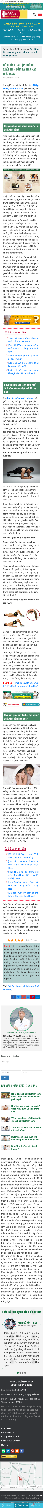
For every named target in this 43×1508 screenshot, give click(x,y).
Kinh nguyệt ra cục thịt (18, 1191)
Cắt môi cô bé (23, 1291)
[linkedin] (37, 997)
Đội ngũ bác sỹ (8, 1432)
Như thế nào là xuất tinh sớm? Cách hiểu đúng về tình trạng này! (25, 1109)
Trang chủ (8, 49)
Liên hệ (4, 1445)
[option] (21, 1343)
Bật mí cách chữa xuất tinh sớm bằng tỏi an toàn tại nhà (25, 1138)
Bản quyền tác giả (10, 1437)
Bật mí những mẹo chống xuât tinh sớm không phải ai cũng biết (23, 885)
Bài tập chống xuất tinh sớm (21, 986)
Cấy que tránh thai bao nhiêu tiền (24, 1249)
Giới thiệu (6, 1428)
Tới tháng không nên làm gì (26, 1197)
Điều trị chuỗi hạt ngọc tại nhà (22, 1265)
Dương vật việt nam (16, 1210)
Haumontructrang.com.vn (13, 1406)
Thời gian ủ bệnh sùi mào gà (24, 1204)
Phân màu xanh (15, 1181)
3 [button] (23, 1373)
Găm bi (4, 1171)
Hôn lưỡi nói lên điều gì (12, 1256)
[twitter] (18, 997)
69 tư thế (12, 1259)
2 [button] (20, 1373)
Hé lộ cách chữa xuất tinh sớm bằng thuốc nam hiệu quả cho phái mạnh (26, 1097)
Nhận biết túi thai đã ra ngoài (25, 1171)
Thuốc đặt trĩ (25, 1240)
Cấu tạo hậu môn (10, 1236)
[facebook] (13, 997)
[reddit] (28, 997)
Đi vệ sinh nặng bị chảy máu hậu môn (18, 1288)
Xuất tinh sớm (21, 49)
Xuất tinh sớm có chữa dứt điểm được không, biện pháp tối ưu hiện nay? (23, 875)
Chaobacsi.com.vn (34, 1495)
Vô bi (18, 1158)
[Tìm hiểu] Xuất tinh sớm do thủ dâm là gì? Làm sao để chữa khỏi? (23, 864)
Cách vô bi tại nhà (10, 1207)
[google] (23, 997)
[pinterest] (32, 997)
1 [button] (18, 1373)
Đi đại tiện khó (33, 1285)
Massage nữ (7, 1158)
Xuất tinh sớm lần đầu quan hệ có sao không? (26, 1129)
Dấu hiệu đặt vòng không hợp (15, 1175)
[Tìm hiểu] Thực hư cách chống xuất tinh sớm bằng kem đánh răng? (23, 348)
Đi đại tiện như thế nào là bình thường (20, 1253)
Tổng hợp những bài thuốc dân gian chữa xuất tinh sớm (26, 1119)
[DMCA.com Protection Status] (9, 1456)
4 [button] (25, 1373)
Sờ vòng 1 (27, 1162)
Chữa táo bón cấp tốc (28, 1233)
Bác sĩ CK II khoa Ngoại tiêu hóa (21, 1032)
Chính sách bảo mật (11, 1441)
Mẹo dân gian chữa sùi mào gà (16, 1272)
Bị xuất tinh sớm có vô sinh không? (24, 1147)
